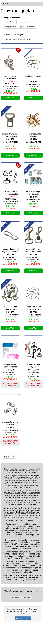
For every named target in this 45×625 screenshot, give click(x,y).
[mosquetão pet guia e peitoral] (10, 293)
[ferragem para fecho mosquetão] (10, 178)
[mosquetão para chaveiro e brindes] (33, 235)
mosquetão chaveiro (26, 22)
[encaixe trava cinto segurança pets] (10, 120)
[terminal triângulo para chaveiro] (33, 293)
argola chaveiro (10, 22)
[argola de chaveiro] (33, 62)
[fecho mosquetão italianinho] (33, 120)
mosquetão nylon (11, 27)
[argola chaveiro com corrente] (10, 62)
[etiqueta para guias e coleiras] (10, 351)
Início (6, 4)
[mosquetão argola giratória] (10, 408)
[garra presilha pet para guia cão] (33, 178)
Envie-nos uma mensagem (22, 597)
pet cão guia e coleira (27, 27)
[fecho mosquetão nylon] (33, 351)
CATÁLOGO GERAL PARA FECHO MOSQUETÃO (22, 521)
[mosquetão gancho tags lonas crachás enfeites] (10, 235)
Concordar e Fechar (22, 618)
